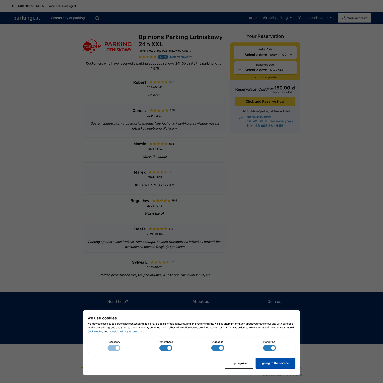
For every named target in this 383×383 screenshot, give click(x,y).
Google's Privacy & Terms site (126, 331)
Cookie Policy (95, 331)
